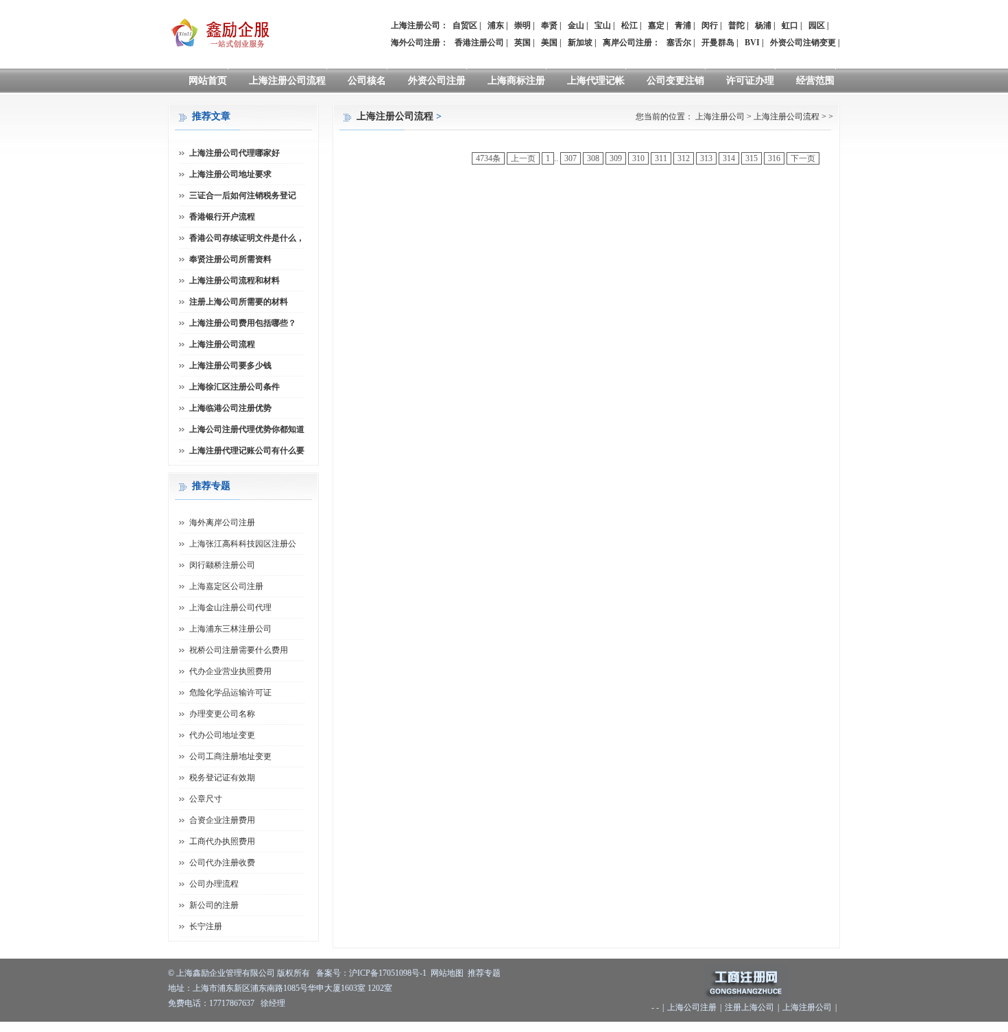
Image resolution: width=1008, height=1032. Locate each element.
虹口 (790, 25)
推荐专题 (484, 973)
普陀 (736, 25)
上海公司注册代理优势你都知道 (246, 429)
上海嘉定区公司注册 (226, 586)
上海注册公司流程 (287, 80)
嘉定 (656, 25)
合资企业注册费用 (222, 820)
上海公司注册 (692, 1007)
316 (774, 158)
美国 (549, 42)
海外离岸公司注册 (222, 522)
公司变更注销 (675, 80)
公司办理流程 (214, 884)
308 (593, 158)
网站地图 (447, 973)
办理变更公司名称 (222, 714)
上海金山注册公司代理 (230, 607)
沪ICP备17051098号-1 (388, 973)
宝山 (603, 25)
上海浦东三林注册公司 (230, 629)
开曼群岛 (717, 42)
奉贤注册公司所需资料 (230, 259)
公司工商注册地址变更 (230, 756)
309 (616, 158)
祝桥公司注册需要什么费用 (238, 650)
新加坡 (580, 42)
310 (638, 158)
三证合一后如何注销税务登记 (242, 195)
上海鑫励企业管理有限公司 (225, 973)
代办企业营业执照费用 (230, 671)
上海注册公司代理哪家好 (234, 153)
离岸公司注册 (627, 42)
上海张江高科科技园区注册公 (242, 544)
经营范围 (815, 80)
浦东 (496, 25)
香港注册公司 (479, 42)
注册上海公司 (749, 1007)
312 (683, 158)
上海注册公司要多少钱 (230, 365)
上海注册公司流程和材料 (234, 280)
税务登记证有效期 (222, 777)
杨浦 (763, 25)
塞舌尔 (679, 42)
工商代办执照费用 (222, 841)
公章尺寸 (205, 799)
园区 (816, 25)
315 (751, 158)
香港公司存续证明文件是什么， (246, 238)
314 (729, 158)
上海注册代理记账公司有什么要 (246, 450)
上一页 (523, 158)
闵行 (709, 25)
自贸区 (465, 25)
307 (570, 158)
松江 (629, 25)
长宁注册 (205, 926)
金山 (576, 25)
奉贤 (549, 25)
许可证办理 (750, 80)
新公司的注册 (214, 905)
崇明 (522, 25)
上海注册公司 (720, 116)
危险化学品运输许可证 (230, 692)
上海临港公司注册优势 (230, 408)
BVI (752, 42)
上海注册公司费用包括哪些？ (242, 323)
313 (706, 158)
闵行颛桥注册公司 (222, 565)
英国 (522, 42)
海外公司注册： (419, 42)
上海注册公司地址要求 (230, 174)
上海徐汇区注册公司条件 (234, 387)
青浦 (683, 25)
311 (661, 158)
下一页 (803, 158)
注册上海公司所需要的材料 (238, 302)
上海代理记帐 (596, 80)
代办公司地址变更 (222, 735)
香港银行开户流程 (222, 216)
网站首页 (208, 80)
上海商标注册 (516, 80)
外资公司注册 (437, 80)
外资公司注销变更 (803, 42)
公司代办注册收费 (222, 862)
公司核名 (367, 80)
